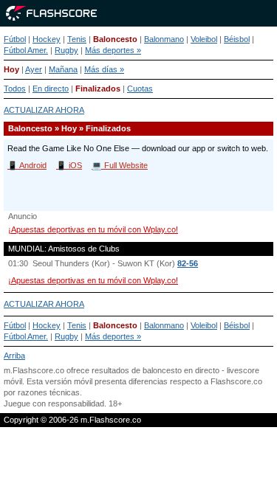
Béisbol (237, 39)
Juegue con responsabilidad (54, 403)
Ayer (33, 69)
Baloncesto (115, 39)
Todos (15, 88)
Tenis (76, 39)
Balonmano (164, 39)
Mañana (63, 69)
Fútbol (15, 39)
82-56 (187, 263)
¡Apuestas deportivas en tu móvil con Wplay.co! (93, 229)
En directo (51, 88)
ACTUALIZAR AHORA (44, 109)
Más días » (104, 69)
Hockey (47, 39)
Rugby (66, 50)
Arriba (14, 355)
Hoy (11, 69)
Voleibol (204, 39)
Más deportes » (113, 50)
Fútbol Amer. (26, 50)
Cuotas (140, 88)
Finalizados (97, 88)
